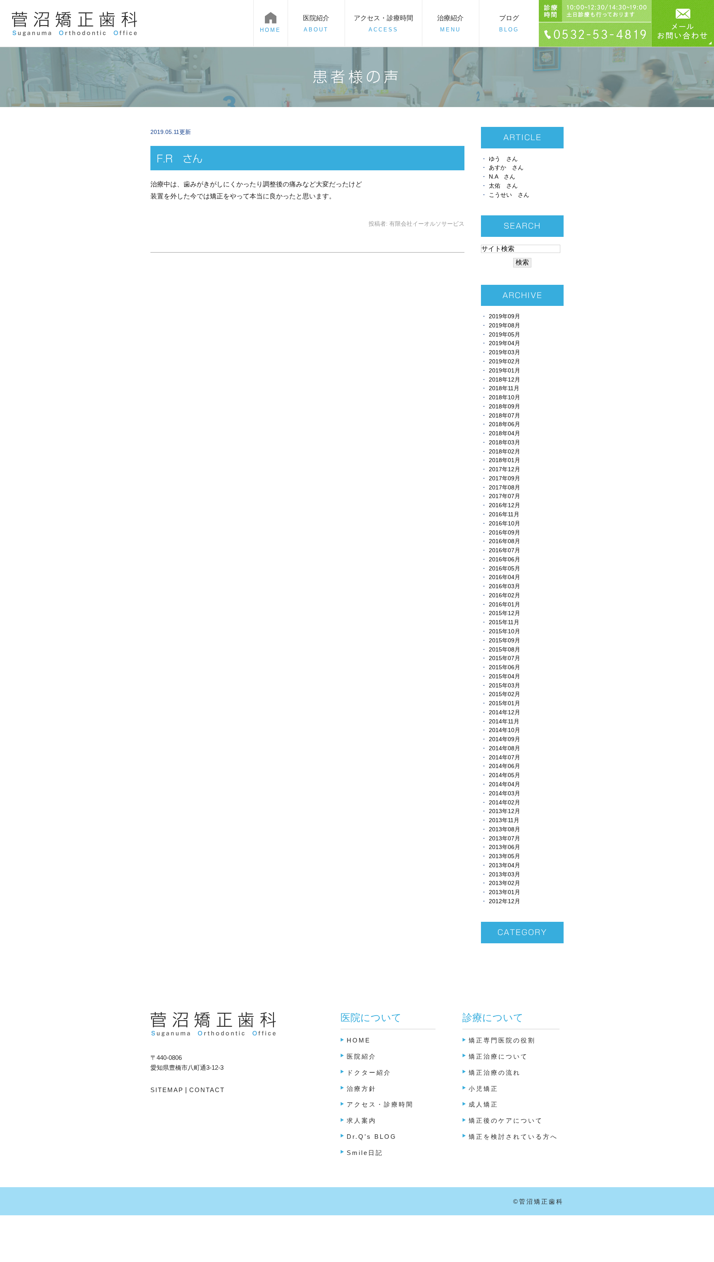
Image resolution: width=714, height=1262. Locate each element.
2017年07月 (504, 496)
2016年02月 (504, 595)
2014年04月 (504, 784)
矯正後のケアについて (506, 1120)
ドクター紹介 (369, 1072)
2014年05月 (504, 775)
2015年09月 (504, 640)
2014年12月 (504, 712)
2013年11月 (504, 820)
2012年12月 (504, 901)
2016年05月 (504, 568)
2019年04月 (504, 343)
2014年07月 (504, 757)
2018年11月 (504, 388)
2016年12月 (504, 505)
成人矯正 (483, 1104)
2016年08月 (504, 541)
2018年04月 (504, 433)
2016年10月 (504, 523)
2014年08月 (504, 748)
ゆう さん (503, 159)
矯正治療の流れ (495, 1072)
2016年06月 (504, 559)
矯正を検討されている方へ (513, 1136)
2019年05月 (504, 335)
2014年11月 (504, 721)
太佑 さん (503, 186)
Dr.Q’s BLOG (372, 1136)
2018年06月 (504, 424)
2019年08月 (504, 325)
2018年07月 (504, 416)
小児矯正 (483, 1088)
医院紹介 (361, 1056)
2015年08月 (504, 650)
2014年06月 (504, 766)
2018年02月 (504, 451)
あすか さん (506, 168)
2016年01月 (504, 604)
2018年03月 (504, 442)
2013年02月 (504, 883)
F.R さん (179, 159)
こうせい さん (509, 195)
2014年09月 (504, 739)
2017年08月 (504, 487)
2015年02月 (504, 694)
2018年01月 (504, 460)
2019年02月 (504, 361)
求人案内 (361, 1120)
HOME (359, 1040)
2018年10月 (504, 397)
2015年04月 (504, 676)
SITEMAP (166, 1089)
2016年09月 (504, 533)
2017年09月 (504, 478)
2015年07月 (504, 658)
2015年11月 (504, 622)
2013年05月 (504, 856)
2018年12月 (504, 380)
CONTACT (206, 1089)
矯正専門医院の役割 (502, 1040)
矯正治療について (498, 1056)
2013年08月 (504, 829)
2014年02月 (504, 802)
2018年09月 (504, 406)
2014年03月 (504, 793)
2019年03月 (504, 352)
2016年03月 (504, 586)
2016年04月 (504, 577)
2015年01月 (504, 703)
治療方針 (361, 1088)
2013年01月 (504, 892)
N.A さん (502, 177)
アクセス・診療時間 (383, 23)
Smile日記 (365, 1152)
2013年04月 (504, 865)
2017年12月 (504, 469)
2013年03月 (504, 874)
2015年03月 (504, 685)
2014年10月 (504, 730)
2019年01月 (504, 370)
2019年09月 (504, 316)
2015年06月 (504, 667)
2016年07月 (504, 550)
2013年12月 (504, 811)
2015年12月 (504, 613)
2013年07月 (504, 838)
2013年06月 (504, 847)
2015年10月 (504, 631)
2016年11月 (504, 514)
